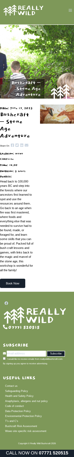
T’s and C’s (11, 421)
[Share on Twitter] (16, 145)
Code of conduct (14, 406)
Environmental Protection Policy (23, 416)
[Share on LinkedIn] (21, 145)
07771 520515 (53, 452)
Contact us (11, 385)
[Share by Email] (26, 145)
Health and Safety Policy (19, 395)
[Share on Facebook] (11, 145)
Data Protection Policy (18, 411)
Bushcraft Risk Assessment (21, 426)
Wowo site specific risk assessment (25, 431)
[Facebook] (5, 303)
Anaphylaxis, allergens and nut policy (26, 401)
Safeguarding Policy (16, 391)
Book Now (12, 283)
